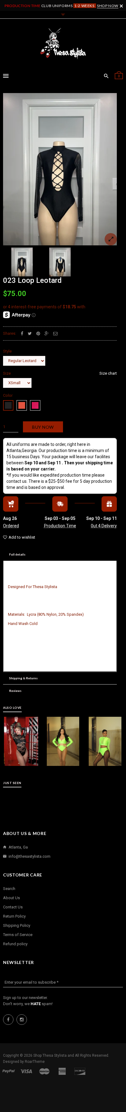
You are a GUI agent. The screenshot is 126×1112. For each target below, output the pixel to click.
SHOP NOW (107, 5)
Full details (17, 554)
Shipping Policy (16, 925)
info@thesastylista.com (29, 856)
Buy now (43, 427)
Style (7, 351)
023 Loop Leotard (32, 280)
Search (9, 888)
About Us (11, 897)
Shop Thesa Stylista (50, 1055)
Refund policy (15, 944)
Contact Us (13, 907)
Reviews (15, 691)
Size (60, 373)
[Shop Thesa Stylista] (63, 43)
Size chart (108, 373)
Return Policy (14, 916)
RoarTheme (35, 1061)
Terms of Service (17, 934)
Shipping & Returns (23, 678)
